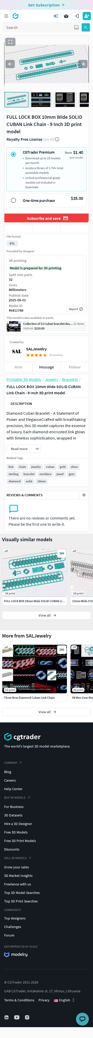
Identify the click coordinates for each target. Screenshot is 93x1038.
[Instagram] (28, 1017)
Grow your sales (16, 867)
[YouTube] (17, 1017)
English (62, 1000)
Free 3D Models (16, 832)
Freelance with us (17, 884)
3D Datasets (13, 815)
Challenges (12, 926)
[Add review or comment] (84, 495)
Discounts (11, 849)
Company (10, 763)
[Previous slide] (10, 64)
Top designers (15, 918)
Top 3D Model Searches (22, 892)
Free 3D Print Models (20, 840)
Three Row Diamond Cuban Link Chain (29, 697)
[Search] (86, 27)
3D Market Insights (18, 875)
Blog (7, 771)
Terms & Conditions (19, 1000)
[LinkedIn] (7, 1017)
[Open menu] (6, 16)
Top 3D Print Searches (21, 901)
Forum (9, 935)
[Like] (18, 229)
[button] (76, 27)
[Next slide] (83, 64)
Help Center (13, 789)
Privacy (44, 1000)
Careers (10, 780)
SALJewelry (36, 348)
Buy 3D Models (15, 797)
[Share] (74, 229)
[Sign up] (87, 16)
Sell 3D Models (15, 858)
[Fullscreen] (10, 42)
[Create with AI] (56, 16)
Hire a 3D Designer (18, 823)
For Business (14, 806)
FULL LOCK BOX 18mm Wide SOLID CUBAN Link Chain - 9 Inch (44, 601)
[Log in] (76, 16)
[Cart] (66, 16)
